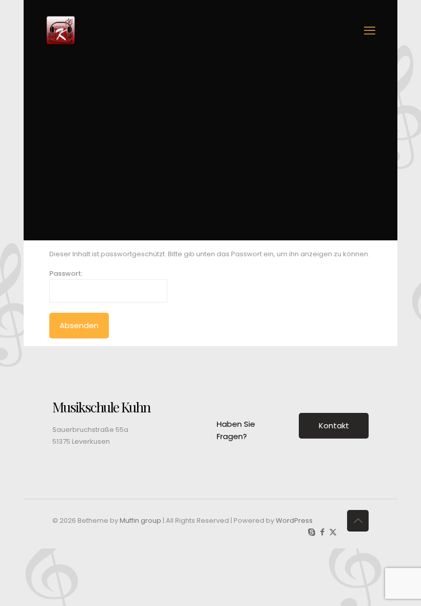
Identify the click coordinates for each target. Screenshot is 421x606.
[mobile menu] (369, 31)
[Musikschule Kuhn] (60, 31)
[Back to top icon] (358, 521)
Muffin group (140, 520)
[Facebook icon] (322, 531)
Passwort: (66, 273)
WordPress (294, 520)
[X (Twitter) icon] (333, 531)
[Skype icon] (311, 531)
